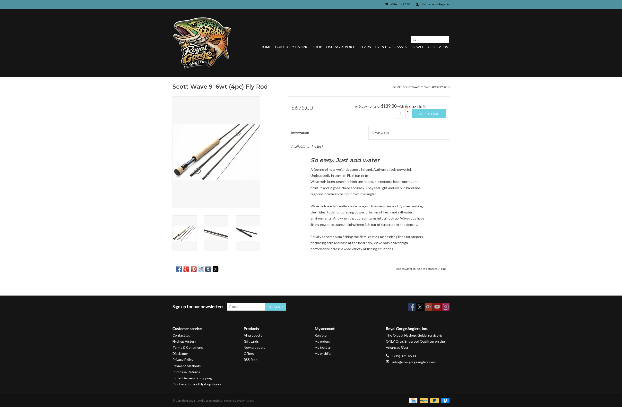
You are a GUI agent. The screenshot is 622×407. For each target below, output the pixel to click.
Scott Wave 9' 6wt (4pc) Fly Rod (426, 87)
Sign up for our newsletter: (198, 306)
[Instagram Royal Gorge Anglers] (445, 307)
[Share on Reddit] (201, 269)
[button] (402, 106)
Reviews (380, 133)
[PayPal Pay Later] (434, 400)
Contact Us (181, 335)
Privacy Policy (183, 359)
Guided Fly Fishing (292, 47)
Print (443, 269)
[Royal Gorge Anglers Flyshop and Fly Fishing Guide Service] (202, 43)
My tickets (323, 347)
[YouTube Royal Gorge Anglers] (437, 307)
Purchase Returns (186, 372)
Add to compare (427, 269)
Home (266, 47)
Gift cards (438, 47)
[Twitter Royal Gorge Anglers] (420, 307)
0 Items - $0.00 (401, 4)
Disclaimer (180, 353)
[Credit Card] (412, 400)
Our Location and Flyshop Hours (197, 384)
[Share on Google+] (186, 269)
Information (300, 133)
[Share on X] (215, 269)
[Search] (414, 39)
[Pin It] (194, 269)
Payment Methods (187, 366)
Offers (249, 353)
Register (321, 335)
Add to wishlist (405, 269)
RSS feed (251, 359)
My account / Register (435, 4)
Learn (366, 47)
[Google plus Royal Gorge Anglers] (428, 307)
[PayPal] (423, 400)
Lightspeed (247, 400)
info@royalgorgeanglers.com (414, 362)
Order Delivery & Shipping (192, 378)
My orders (322, 341)
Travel (417, 47)
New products (254, 347)
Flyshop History (184, 341)
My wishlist (323, 353)
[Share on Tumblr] (208, 269)
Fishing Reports (341, 47)
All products (253, 335)
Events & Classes (391, 47)
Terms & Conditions (188, 347)
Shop (317, 47)
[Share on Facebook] (179, 269)
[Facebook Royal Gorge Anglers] (411, 307)
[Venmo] (444, 400)
